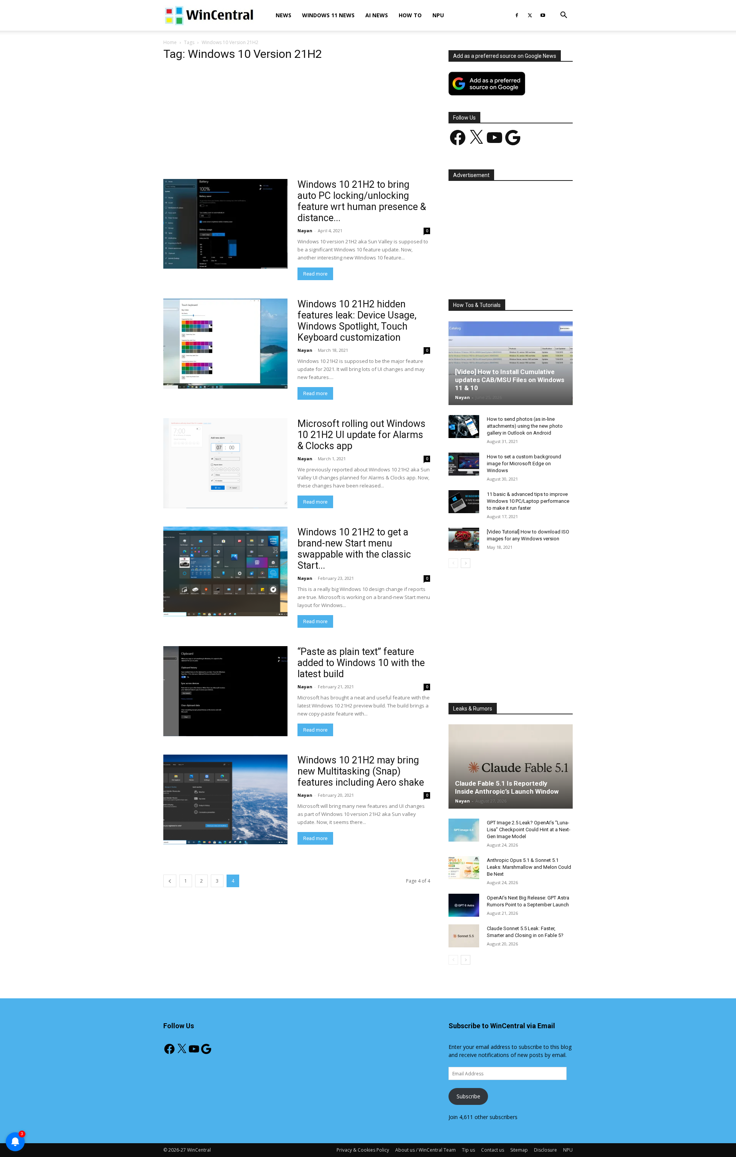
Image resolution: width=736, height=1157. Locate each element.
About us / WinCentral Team (425, 1150)
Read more (315, 274)
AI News (376, 15)
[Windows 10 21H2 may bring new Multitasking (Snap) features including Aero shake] (225, 799)
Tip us (468, 1150)
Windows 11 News (328, 15)
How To (410, 15)
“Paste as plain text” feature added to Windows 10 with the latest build (361, 662)
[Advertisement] (296, 122)
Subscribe (468, 1096)
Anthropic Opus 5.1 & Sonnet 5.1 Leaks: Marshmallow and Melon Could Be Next (529, 867)
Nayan (304, 230)
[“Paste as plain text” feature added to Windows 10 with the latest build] (225, 691)
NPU (438, 15)
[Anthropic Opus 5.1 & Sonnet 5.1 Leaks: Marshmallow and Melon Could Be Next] (464, 867)
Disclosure (545, 1150)
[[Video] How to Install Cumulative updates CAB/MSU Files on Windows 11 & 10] (511, 363)
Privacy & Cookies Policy (363, 1150)
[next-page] (465, 563)
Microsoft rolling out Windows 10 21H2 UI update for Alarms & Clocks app (361, 434)
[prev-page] (169, 881)
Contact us (492, 1150)
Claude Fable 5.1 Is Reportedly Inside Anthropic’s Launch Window (507, 787)
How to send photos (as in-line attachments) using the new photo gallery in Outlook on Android (525, 426)
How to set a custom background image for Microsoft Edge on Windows (524, 463)
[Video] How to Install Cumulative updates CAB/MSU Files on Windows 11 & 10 (509, 380)
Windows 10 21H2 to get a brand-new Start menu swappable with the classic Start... (354, 549)
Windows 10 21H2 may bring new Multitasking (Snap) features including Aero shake (360, 771)
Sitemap (519, 1150)
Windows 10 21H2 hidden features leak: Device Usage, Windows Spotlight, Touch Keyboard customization (356, 321)
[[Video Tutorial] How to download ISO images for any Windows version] (464, 539)
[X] (530, 15)
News (283, 15)
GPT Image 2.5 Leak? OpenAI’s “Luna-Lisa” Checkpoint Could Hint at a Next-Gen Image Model (528, 829)
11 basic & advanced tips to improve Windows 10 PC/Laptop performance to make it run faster (528, 501)
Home (170, 42)
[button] (563, 16)
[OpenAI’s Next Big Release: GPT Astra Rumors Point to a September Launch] (464, 905)
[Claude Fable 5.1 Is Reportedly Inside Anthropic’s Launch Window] (511, 766)
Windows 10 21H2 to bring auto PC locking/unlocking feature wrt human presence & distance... (361, 201)
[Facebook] (516, 15)
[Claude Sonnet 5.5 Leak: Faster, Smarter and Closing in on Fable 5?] (464, 935)
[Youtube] (543, 15)
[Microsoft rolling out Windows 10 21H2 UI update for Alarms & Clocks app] (225, 463)
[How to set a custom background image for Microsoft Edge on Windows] (464, 464)
